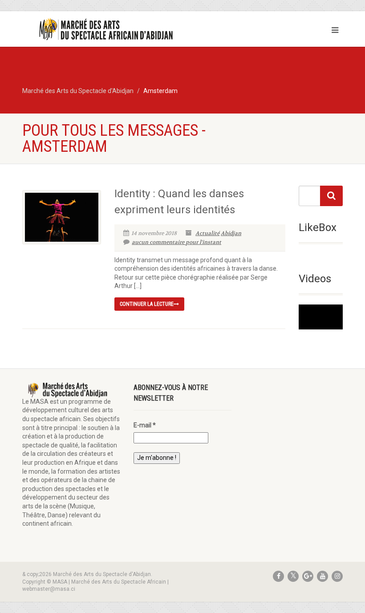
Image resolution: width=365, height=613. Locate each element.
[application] (321, 316)
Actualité (207, 233)
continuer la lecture (147, 304)
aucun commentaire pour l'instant (176, 242)
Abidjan (231, 233)
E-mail (145, 425)
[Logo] (99, 29)
